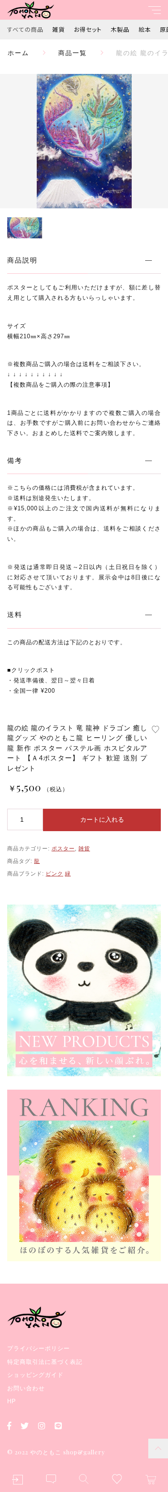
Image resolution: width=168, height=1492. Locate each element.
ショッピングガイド (35, 1374)
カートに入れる (102, 819)
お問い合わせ (26, 1388)
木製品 (120, 29)
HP (11, 1401)
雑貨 (58, 29)
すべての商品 (25, 29)
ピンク (54, 874)
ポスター (63, 848)
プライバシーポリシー (38, 1348)
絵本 (144, 29)
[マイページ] (17, 1479)
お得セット (88, 29)
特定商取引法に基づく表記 (44, 1361)
